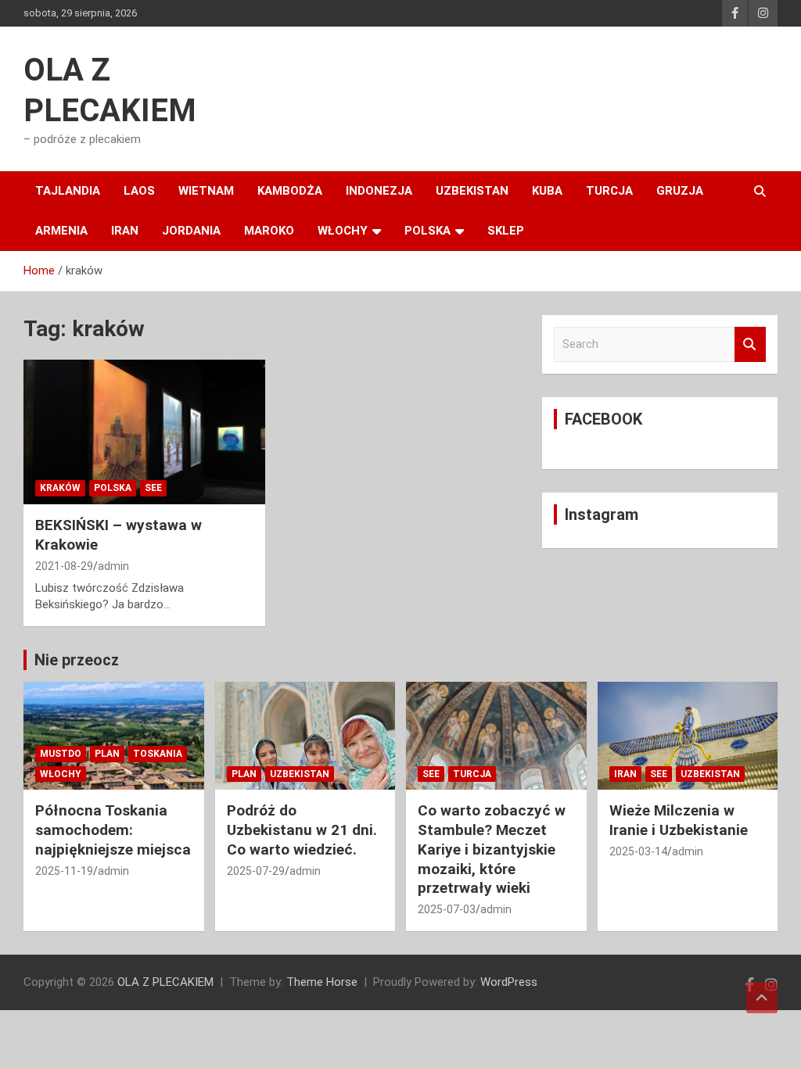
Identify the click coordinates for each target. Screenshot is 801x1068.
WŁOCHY (343, 231)
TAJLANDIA (67, 191)
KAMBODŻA (289, 191)
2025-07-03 (447, 909)
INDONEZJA (379, 191)
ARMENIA (61, 231)
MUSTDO (60, 753)
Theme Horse (321, 982)
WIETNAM (206, 191)
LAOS (139, 191)
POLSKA (427, 231)
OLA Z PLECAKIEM (165, 982)
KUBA (547, 191)
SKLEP (505, 231)
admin (113, 566)
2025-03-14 (638, 851)
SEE (153, 487)
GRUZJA (679, 191)
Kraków (60, 487)
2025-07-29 (256, 871)
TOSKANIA (157, 753)
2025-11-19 (64, 871)
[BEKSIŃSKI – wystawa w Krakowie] (144, 432)
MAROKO (269, 231)
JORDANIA (191, 231)
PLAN (107, 753)
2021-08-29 (64, 566)
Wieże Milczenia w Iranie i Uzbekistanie (678, 820)
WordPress (508, 982)
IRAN (124, 231)
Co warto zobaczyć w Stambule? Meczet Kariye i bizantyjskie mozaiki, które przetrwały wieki (492, 849)
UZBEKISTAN (472, 191)
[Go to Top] (762, 997)
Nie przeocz (76, 659)
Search (750, 344)
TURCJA (609, 191)
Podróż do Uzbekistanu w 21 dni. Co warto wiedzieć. (302, 829)
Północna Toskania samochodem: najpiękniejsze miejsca (113, 829)
